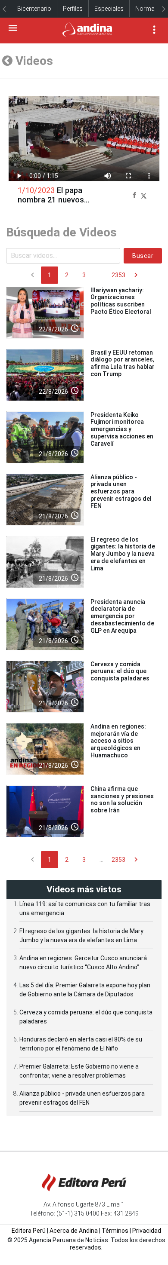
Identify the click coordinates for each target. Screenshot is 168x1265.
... (101, 275)
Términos (115, 1230)
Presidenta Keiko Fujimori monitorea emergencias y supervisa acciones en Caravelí (121, 429)
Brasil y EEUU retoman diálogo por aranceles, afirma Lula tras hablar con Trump (122, 363)
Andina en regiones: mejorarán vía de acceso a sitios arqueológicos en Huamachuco (118, 741)
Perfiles (73, 8)
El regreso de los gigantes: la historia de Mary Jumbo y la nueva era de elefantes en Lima (122, 554)
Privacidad (146, 1230)
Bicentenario (34, 8)
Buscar (142, 255)
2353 (118, 275)
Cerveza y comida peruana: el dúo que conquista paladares (119, 671)
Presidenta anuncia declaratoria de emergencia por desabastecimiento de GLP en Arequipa (122, 616)
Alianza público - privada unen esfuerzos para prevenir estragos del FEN (121, 491)
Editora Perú (29, 1230)
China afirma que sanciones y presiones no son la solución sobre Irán (122, 799)
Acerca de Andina (74, 1230)
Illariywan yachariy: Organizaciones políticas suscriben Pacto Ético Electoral (120, 301)
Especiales (109, 8)
